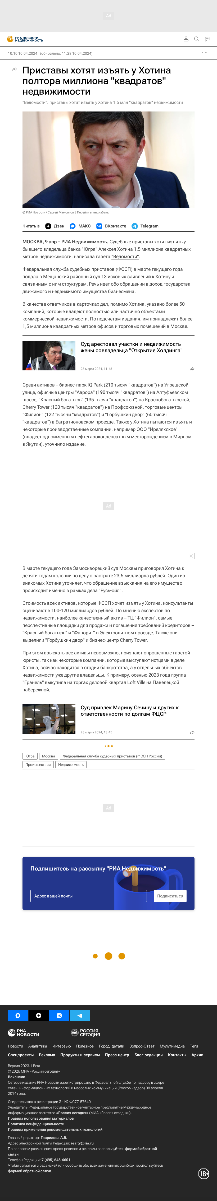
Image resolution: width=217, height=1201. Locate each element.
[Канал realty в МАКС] (18, 1015)
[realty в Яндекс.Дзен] (39, 1015)
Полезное (85, 1046)
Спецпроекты (21, 1055)
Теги (194, 1046)
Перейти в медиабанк (93, 212)
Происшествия (38, 764)
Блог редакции (148, 1055)
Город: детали (111, 1046)
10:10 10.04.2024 (22, 53)
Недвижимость (71, 764)
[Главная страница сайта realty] (34, 39)
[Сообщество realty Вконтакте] (59, 1015)
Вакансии (16, 1077)
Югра (30, 756)
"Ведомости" (125, 256)
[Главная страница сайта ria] (9, 39)
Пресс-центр (117, 1055)
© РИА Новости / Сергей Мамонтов (48, 212)
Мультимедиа (172, 1046)
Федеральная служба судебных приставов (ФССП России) (112, 756)
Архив (197, 1055)
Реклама (47, 1055)
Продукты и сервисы (80, 1055)
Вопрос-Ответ (142, 1046)
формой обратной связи (29, 1171)
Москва (48, 756)
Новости (15, 1046)
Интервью (61, 1046)
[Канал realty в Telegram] (80, 1015)
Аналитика (37, 1046)
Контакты (177, 1055)
